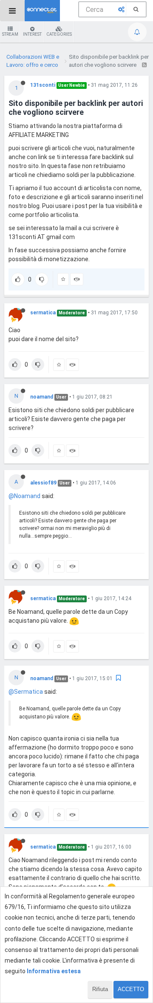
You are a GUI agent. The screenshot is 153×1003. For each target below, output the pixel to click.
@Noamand (24, 496)
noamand (41, 397)
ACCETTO (131, 989)
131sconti (42, 85)
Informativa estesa (54, 971)
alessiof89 (43, 483)
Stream (10, 34)
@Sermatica (25, 691)
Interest (32, 34)
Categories (59, 34)
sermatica (43, 313)
